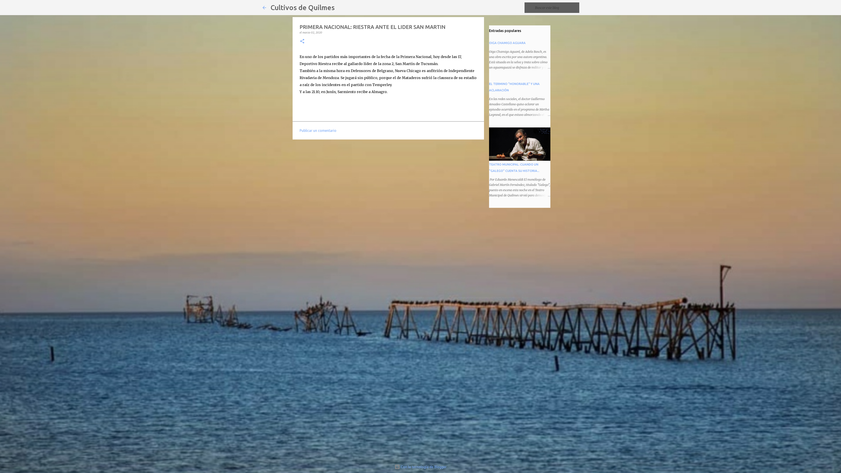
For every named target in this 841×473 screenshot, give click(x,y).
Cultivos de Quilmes (302, 7)
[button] (302, 41)
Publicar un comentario (318, 130)
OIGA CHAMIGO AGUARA (507, 43)
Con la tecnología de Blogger (423, 467)
